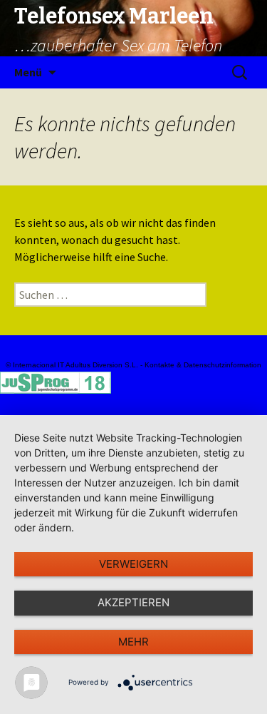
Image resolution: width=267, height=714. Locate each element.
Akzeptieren (133, 602)
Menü (28, 72)
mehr (133, 641)
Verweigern (133, 564)
